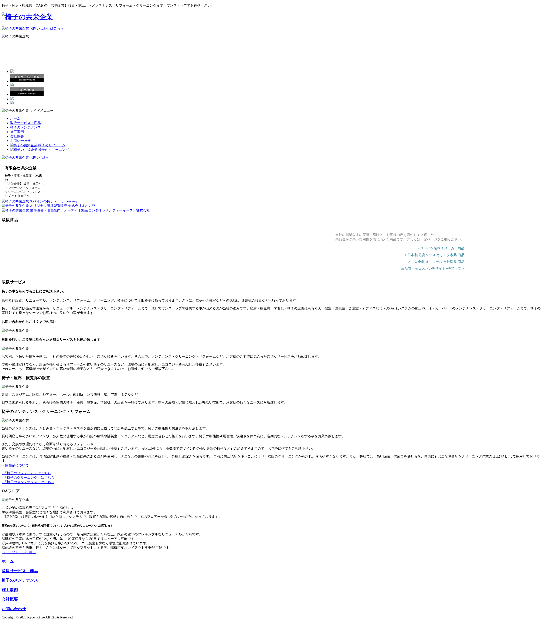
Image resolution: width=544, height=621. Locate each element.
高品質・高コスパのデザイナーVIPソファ (433, 268)
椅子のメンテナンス (25, 127)
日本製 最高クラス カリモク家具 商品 (436, 255)
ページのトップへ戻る (19, 552)
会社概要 (17, 136)
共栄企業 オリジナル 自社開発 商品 (438, 262)
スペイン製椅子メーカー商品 (442, 248)
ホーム (15, 118)
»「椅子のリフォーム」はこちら (26, 473)
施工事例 (17, 132)
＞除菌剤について (15, 465)
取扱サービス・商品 (25, 123)
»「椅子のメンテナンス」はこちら (28, 482)
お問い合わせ (20, 141)
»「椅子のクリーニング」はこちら (28, 477)
